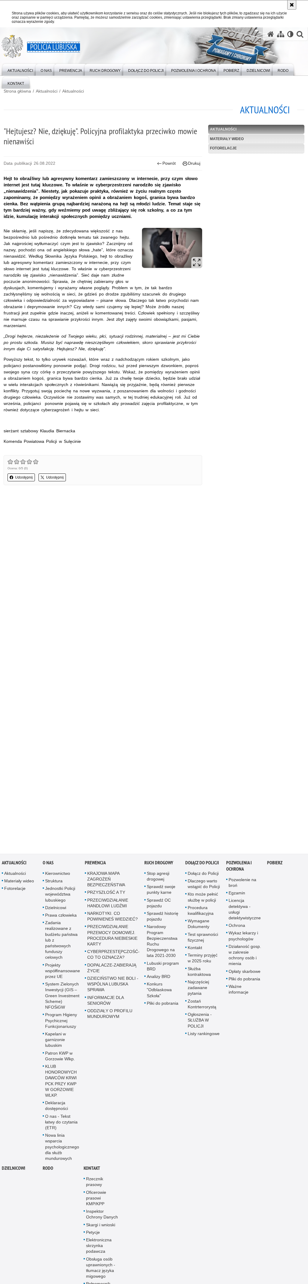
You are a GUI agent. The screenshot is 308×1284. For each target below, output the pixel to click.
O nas (48, 864)
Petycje (93, 1234)
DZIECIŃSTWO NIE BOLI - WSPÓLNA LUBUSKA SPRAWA (112, 986)
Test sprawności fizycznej (203, 938)
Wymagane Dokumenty (198, 925)
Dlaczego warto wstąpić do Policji (204, 885)
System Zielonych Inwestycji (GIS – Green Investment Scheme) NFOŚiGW (62, 997)
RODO (48, 1170)
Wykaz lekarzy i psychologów (243, 937)
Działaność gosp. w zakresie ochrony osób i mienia (245, 957)
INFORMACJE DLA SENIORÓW (105, 1002)
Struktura (54, 882)
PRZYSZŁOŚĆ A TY (106, 894)
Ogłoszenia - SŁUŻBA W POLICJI (200, 1022)
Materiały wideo (227, 139)
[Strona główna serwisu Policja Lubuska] (270, 34)
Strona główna (17, 91)
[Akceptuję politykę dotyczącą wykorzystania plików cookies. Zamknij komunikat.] (291, 5)
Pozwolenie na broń (242, 884)
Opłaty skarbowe (244, 972)
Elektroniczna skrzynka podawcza (99, 1247)
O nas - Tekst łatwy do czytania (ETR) (61, 1123)
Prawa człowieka (61, 917)
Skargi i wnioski (100, 1226)
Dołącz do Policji (202, 864)
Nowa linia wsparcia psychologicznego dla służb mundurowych (62, 1149)
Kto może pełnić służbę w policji (203, 898)
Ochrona (237, 927)
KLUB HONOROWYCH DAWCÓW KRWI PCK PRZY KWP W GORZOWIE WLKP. (61, 1082)
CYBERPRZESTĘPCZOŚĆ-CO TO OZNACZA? (113, 956)
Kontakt (195, 949)
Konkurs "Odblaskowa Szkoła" (159, 991)
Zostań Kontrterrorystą (202, 1005)
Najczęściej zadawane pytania (198, 989)
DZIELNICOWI (13, 1170)
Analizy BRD (158, 978)
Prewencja (95, 864)
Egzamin (237, 894)
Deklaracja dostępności (56, 1107)
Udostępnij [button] (24, 477)
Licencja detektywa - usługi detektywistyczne (245, 911)
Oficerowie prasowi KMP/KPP (96, 1199)
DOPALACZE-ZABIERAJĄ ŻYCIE (111, 969)
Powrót (169, 163)
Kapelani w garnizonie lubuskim (55, 1041)
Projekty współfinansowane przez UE (62, 972)
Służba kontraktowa (199, 973)
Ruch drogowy (158, 864)
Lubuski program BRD (163, 967)
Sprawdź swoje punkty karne (161, 891)
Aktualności (46, 91)
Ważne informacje (238, 991)
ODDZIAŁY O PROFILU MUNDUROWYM (109, 1015)
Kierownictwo (57, 875)
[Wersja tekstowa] (290, 34)
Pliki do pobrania (162, 1005)
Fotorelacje (223, 148)
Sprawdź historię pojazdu (162, 918)
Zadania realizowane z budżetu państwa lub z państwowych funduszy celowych (61, 941)
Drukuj (194, 163)
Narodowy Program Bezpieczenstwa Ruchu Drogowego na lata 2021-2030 (162, 943)
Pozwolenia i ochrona (239, 867)
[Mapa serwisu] (280, 34)
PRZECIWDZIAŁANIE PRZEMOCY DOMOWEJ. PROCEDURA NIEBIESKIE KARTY (112, 937)
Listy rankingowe (204, 1035)
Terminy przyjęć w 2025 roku (202, 960)
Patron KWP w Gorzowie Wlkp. (60, 1057)
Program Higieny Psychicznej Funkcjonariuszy (61, 1022)
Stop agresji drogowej (158, 878)
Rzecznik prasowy (94, 1183)
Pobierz (274, 864)
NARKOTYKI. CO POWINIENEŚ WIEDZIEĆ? (112, 918)
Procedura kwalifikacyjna (201, 912)
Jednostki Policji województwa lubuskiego (60, 896)
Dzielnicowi (55, 909)
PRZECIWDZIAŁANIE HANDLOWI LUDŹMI (107, 904)
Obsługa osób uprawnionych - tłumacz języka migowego (100, 1269)
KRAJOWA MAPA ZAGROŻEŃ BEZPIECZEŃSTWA (106, 881)
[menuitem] (20, 69)
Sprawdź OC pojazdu (159, 904)
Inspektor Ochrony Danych (102, 1216)
